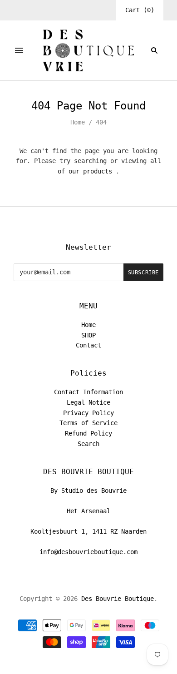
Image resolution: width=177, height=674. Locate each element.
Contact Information (88, 392)
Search (88, 443)
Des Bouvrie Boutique (117, 598)
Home (77, 122)
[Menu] (19, 50)
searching (90, 160)
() (139, 10)
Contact (88, 345)
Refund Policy (88, 433)
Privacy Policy (88, 412)
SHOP (88, 335)
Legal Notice (88, 402)
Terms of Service (88, 422)
